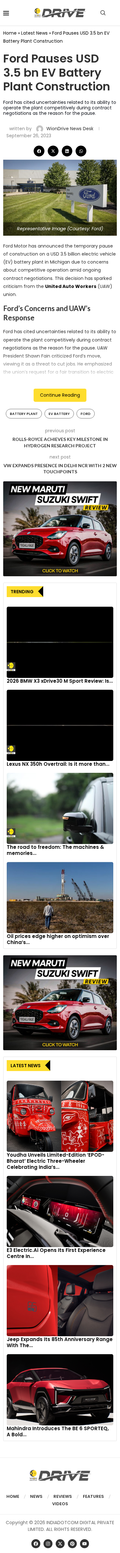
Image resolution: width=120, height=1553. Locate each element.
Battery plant (24, 413)
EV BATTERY (59, 413)
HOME (12, 1496)
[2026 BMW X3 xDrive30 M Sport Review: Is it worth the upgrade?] (60, 642)
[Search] (103, 12)
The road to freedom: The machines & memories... (55, 850)
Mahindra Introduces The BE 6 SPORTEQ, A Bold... (58, 1431)
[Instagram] (48, 1543)
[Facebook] (35, 1543)
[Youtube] (84, 1543)
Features (93, 1496)
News (36, 1496)
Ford (86, 413)
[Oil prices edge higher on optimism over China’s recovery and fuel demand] (60, 897)
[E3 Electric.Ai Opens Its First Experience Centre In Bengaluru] (60, 1211)
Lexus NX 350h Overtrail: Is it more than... (58, 764)
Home (10, 33)
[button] (39, 151)
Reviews (62, 1496)
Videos (60, 1504)
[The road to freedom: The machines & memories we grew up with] (60, 808)
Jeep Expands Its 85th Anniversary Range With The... (60, 1342)
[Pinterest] (72, 1543)
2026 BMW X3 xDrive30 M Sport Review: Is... (60, 681)
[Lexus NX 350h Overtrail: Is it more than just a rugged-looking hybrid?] (60, 725)
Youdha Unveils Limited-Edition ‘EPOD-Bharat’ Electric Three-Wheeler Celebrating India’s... (55, 1161)
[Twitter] (60, 1543)
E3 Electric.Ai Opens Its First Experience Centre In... (56, 1253)
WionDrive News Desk (70, 128)
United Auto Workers (70, 286)
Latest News (34, 33)
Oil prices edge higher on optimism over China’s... (58, 939)
